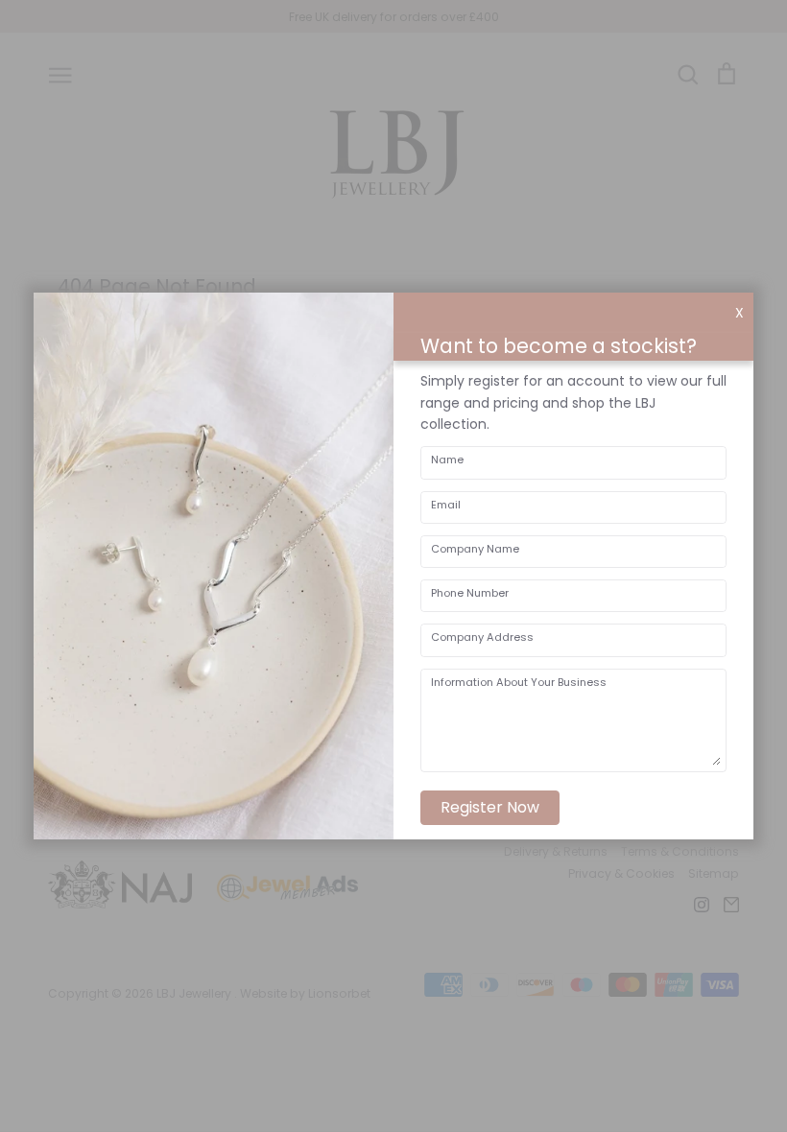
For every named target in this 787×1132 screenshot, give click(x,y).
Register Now (490, 807)
